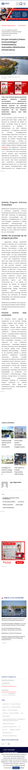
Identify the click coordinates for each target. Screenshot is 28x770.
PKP (22, 713)
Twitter (6, 744)
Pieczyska (21, 501)
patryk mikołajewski (9, 501)
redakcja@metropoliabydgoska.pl (9, 686)
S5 (19, 726)
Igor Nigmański (15, 482)
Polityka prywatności (11, 752)
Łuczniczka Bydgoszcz (9, 726)
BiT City (5, 729)
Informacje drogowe (17, 3)
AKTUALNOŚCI (22, 25)
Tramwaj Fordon (15, 729)
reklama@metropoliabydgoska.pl (9, 692)
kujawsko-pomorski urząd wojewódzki (11, 498)
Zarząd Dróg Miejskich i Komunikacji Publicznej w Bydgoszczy (14, 720)
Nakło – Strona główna (10, 710)
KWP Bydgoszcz (7, 732)
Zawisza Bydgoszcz (8, 723)
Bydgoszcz (5, 147)
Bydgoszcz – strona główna (11, 704)
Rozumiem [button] (16, 768)
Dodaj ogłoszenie (9, 750)
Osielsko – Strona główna (11, 713)
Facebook (3, 744)
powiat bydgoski (8, 504)
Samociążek (19, 504)
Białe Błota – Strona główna (11, 707)
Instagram (9, 744)
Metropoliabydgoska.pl (9, 25)
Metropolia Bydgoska (6, 3)
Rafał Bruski (6, 716)
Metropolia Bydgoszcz (10, 735)
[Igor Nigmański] (5, 485)
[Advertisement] (14, 186)
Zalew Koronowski (8, 507)
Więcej (22, 768)
